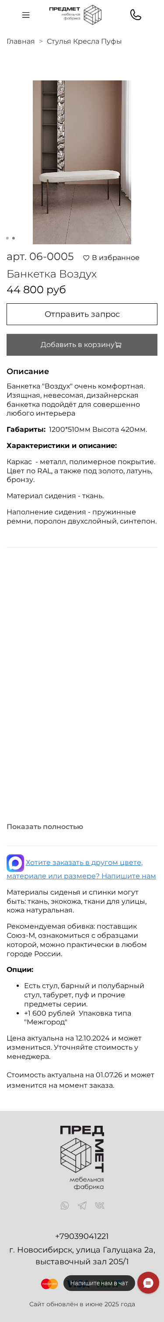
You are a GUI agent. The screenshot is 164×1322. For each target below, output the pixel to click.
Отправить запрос (82, 314)
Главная (21, 41)
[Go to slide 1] (7, 238)
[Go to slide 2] (13, 238)
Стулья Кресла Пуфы (84, 41)
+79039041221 (82, 1236)
